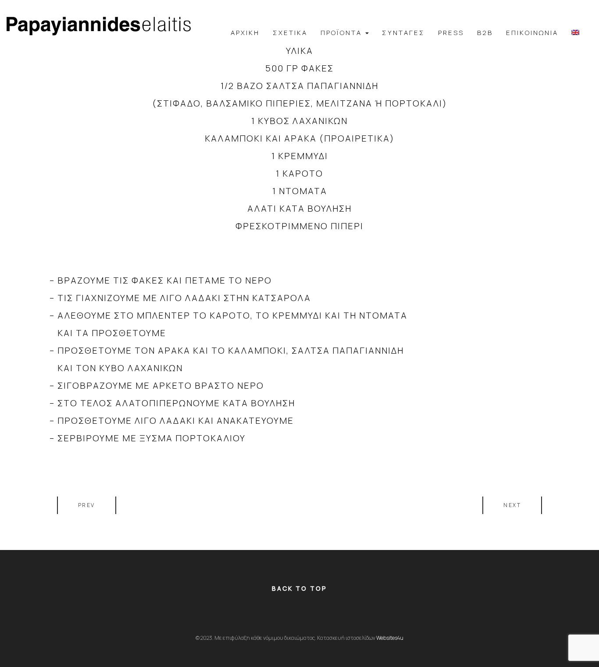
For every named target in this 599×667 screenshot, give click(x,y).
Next (512, 505)
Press (451, 32)
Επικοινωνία (532, 32)
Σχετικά (290, 32)
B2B (485, 32)
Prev (86, 505)
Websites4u (389, 638)
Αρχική (245, 32)
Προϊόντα (342, 32)
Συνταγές (403, 32)
